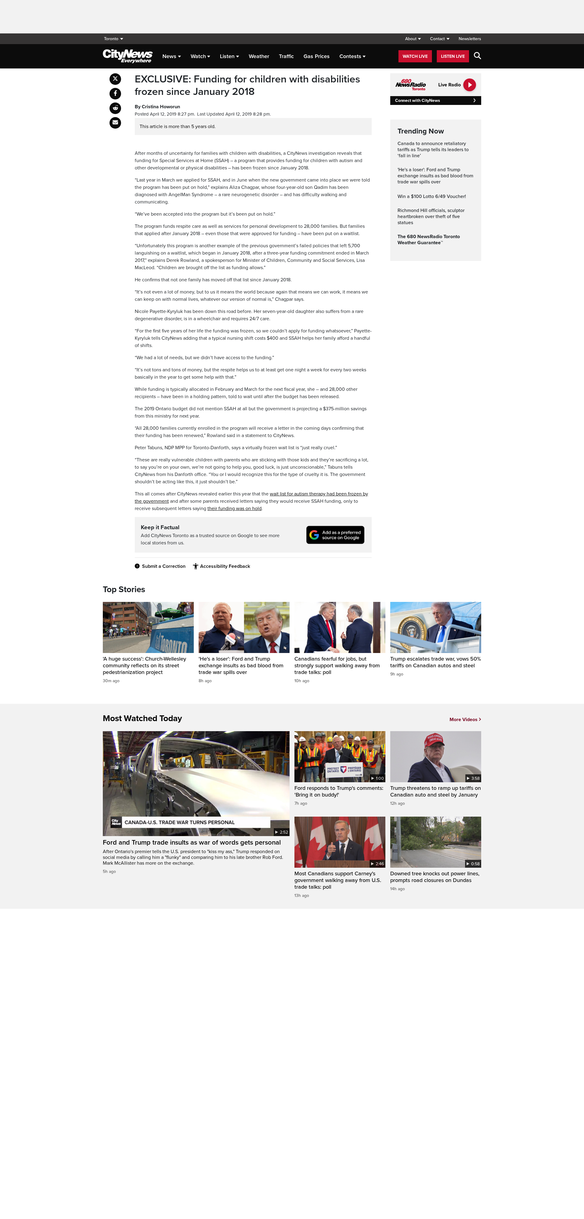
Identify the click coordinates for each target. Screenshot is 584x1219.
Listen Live (453, 56)
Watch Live (415, 56)
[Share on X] (115, 79)
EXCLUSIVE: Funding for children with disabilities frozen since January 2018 (247, 85)
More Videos (464, 720)
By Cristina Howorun (157, 107)
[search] (477, 56)
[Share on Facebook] (115, 93)
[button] (413, 38)
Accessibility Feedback (225, 566)
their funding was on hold (234, 508)
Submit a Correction (164, 566)
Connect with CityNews (417, 100)
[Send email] (115, 123)
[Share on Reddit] (115, 108)
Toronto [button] (111, 38)
